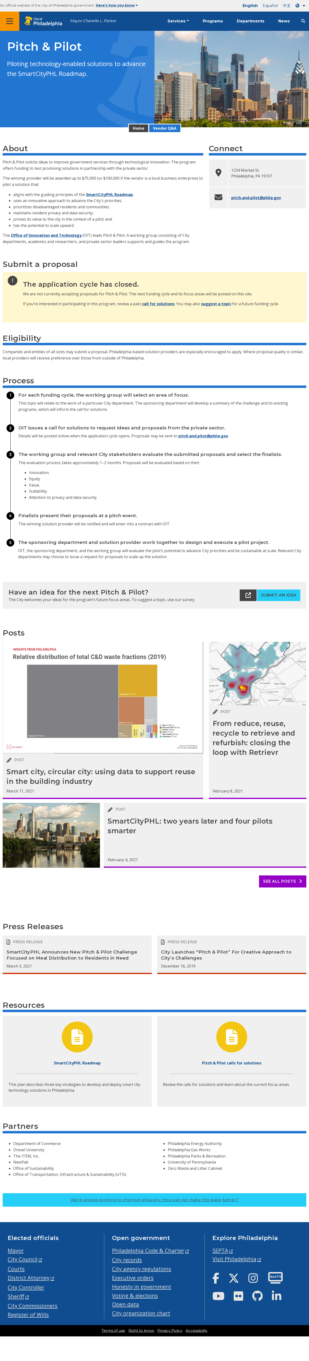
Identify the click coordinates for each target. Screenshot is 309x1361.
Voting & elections (135, 1295)
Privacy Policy (169, 1330)
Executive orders (133, 1277)
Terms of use (113, 1330)
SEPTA (220, 1250)
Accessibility (196, 1330)
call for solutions (158, 303)
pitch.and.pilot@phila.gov (256, 197)
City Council (22, 1259)
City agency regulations (141, 1269)
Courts (16, 1269)
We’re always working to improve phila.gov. (154, 1200)
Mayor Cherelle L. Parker (93, 21)
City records (127, 1260)
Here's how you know (115, 5)
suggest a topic (216, 303)
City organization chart (141, 1313)
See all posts (280, 881)
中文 (287, 5)
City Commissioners (32, 1305)
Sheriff (16, 1296)
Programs (213, 21)
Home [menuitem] (138, 128)
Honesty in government (141, 1286)
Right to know (141, 1330)
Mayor (16, 1250)
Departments (250, 21)
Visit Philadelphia (234, 1259)
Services (176, 21)
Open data (125, 1304)
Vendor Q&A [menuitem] (164, 128)
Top (299, 1290)
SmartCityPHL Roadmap (109, 194)
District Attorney (28, 1277)
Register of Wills (28, 1314)
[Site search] (303, 21)
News (284, 21)
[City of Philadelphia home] (44, 21)
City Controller (26, 1287)
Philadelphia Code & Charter (148, 1250)
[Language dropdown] (301, 6)
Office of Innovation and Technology (46, 235)
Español (270, 5)
